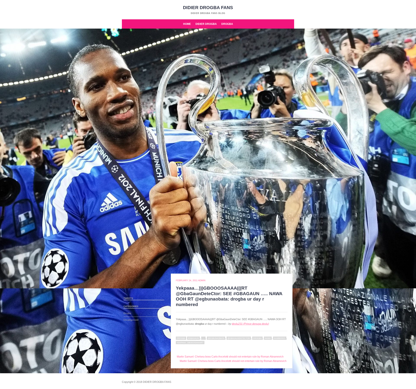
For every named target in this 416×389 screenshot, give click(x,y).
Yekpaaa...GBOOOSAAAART (190, 343)
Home (187, 24)
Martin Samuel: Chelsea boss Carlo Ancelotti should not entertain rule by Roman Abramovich (230, 356)
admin (201, 280)
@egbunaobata (216, 338)
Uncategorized (131, 320)
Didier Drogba (206, 24)
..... (203, 338)
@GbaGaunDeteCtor (239, 338)
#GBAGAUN (193, 338)
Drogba (227, 24)
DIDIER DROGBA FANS (208, 7)
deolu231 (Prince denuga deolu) (250, 323)
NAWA (268, 338)
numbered (279, 338)
